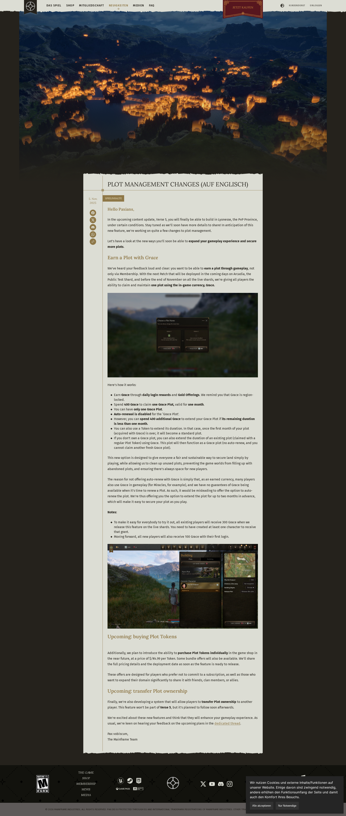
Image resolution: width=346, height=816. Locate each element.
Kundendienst (297, 5)
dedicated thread (227, 723)
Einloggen (316, 5)
